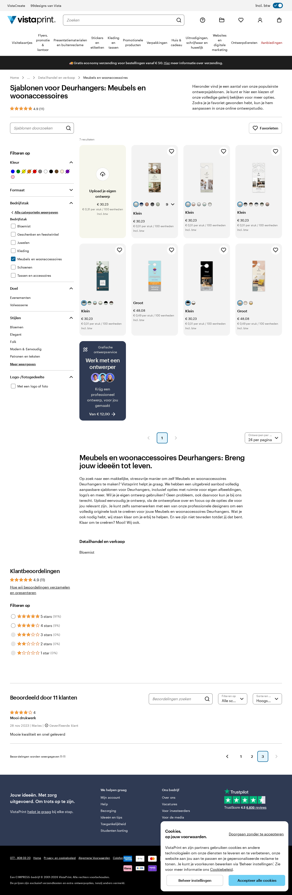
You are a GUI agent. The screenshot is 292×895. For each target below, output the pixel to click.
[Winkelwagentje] (279, 20)
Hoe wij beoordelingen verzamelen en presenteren (40, 590)
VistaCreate (16, 6)
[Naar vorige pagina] (227, 756)
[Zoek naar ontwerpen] (68, 128)
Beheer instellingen (194, 880)
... (28, 77)
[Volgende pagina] (175, 437)
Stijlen (15, 318)
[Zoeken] (178, 20)
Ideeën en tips (111, 817)
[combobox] (120, 20)
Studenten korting (114, 830)
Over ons (168, 797)
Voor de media (173, 817)
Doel (14, 288)
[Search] (207, 698)
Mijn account (110, 797)
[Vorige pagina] (148, 437)
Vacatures (169, 804)
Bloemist (86, 552)
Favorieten (269, 128)
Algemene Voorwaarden (94, 857)
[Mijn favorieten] (240, 20)
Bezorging (108, 811)
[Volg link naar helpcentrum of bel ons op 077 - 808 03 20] (202, 20)
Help (104, 804)
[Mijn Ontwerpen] (221, 20)
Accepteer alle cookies (256, 880)
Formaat (17, 190)
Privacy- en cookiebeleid (60, 857)
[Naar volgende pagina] (276, 756)
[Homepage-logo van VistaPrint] (31, 20)
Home (14, 77)
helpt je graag (39, 811)
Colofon (118, 857)
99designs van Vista (46, 6)
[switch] (269, 5)
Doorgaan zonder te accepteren (256, 834)
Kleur (14, 162)
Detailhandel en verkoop (56, 77)
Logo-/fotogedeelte (27, 377)
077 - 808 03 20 (20, 857)
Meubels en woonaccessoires (105, 77)
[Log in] (260, 20)
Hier (167, 63)
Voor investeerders (176, 811)
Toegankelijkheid (113, 824)
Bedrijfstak (19, 203)
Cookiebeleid (221, 869)
